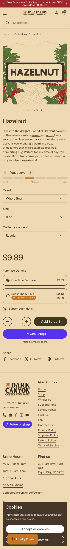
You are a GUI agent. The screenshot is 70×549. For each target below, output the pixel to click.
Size (6, 209)
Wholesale (44, 400)
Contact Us (45, 425)
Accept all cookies (35, 529)
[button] (63, 13)
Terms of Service (48, 445)
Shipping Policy (48, 435)
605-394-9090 (13, 485)
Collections (20, 34)
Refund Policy (47, 440)
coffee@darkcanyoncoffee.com (23, 493)
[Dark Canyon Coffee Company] (35, 13)
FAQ (40, 420)
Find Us (43, 415)
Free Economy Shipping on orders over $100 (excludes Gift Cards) (35, 4)
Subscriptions (47, 405)
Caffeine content (15, 227)
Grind (7, 190)
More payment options (35, 341)
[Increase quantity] (26, 321)
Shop (41, 394)
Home (6, 34)
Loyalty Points (47, 410)
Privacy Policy (47, 430)
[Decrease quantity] (7, 321)
